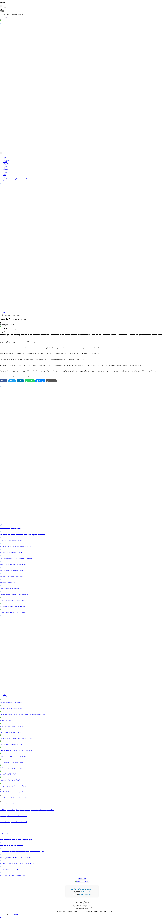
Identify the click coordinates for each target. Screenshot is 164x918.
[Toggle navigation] (1, 153)
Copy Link (52, 381)
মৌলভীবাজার (8, 165)
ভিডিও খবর (8, 179)
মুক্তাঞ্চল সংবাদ (17, 179)
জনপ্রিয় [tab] (5, 696)
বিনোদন (5, 166)
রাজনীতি (5, 162)
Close (2, 11)
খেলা (4, 171)
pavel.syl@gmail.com (85, 894)
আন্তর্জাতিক (6, 160)
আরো (4, 177)
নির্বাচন (4, 175)
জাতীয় (4, 159)
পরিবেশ (4, 179)
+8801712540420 (85, 891)
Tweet (12, 381)
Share (4, 381)
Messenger (41, 381)
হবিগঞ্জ (16, 165)
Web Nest (16, 914)
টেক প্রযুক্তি (6, 172)
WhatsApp (30, 381)
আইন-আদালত (6, 168)
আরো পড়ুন (2, 524)
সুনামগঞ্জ (13, 165)
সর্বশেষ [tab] (4, 695)
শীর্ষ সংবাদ (5, 157)
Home (5, 155)
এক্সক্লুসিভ (5, 169)
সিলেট (4, 165)
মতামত (12, 179)
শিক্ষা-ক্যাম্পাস (24, 179)
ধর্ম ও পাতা (5, 174)
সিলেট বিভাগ (6, 163)
